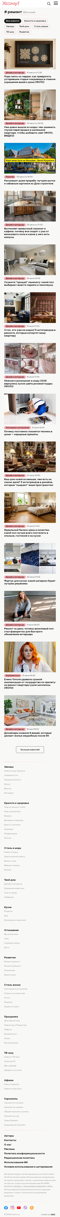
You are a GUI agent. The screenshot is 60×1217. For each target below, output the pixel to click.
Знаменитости (13, 676)
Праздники (11, 1017)
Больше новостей (30, 750)
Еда (6, 916)
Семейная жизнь (12, 943)
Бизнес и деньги (12, 962)
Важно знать (10, 975)
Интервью (9, 793)
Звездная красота (12, 780)
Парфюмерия (10, 834)
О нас (7, 1145)
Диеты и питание (12, 825)
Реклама (9, 1149)
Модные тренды (12, 866)
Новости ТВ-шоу (12, 1057)
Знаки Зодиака (11, 1121)
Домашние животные (14, 889)
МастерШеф (10, 1066)
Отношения (11, 930)
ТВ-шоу (10, 32)
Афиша (8, 1080)
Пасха (7, 1039)
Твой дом (24, 26)
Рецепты (8, 911)
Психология (9, 971)
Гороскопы (11, 1099)
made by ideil (48, 1215)
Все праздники (11, 1043)
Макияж (7, 816)
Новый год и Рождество (15, 1025)
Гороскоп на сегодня (13, 1103)
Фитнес (7, 838)
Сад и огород (10, 893)
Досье (7, 784)
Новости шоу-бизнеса (14, 771)
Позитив (10, 177)
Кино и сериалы (11, 1084)
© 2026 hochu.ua (12, 1215)
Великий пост (10, 1034)
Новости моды (11, 852)
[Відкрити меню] (56, 3)
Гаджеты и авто (11, 1007)
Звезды (10, 26)
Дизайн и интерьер (15, 73)
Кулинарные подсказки (15, 920)
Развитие (24, 32)
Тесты (7, 998)
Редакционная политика (19, 1158)
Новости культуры (13, 1089)
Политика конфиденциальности (24, 1153)
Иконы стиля (10, 861)
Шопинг (7, 870)
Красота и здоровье (35, 21)
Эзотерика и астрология (17, 428)
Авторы (9, 1136)
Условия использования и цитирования (28, 1167)
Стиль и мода (12, 848)
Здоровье (8, 829)
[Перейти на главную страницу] (10, 3)
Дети (6, 948)
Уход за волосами (12, 812)
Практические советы (14, 857)
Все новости (12, 21)
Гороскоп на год (11, 1116)
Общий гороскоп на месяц (16, 1112)
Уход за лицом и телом (14, 807)
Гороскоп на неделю (13, 1107)
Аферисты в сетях (13, 1070)
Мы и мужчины (11, 934)
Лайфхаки (9, 897)
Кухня (7, 907)
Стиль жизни (41, 26)
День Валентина (12, 1021)
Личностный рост (12, 966)
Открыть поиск (49, 4)
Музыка (7, 789)
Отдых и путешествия (14, 994)
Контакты (10, 1140)
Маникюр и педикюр (13, 821)
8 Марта (8, 1030)
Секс (6, 939)
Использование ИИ (16, 1162)
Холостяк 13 (9, 1062)
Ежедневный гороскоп (14, 1125)
